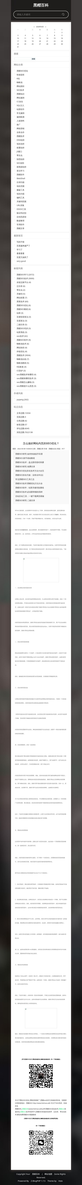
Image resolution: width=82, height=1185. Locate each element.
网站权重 (22, 297)
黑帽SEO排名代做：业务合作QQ (29, 475)
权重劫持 (20, 147)
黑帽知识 (20, 94)
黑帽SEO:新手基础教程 (25, 458)
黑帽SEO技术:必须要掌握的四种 (29, 492)
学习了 (19, 249)
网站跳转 (20, 86)
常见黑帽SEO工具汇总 (24, 479)
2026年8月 (40, 27)
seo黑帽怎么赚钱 (25, 382)
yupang (22, 399)
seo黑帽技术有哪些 (26, 374)
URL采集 (20, 205)
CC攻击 (20, 101)
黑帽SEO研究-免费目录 (25, 466)
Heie (60, 1181)
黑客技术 (22, 301)
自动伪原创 (21, 216)
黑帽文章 (20, 228)
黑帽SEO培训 (24, 328)
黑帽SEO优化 (22, 70)
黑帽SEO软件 (24, 340)
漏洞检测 (20, 117)
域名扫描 (20, 193)
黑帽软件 (20, 174)
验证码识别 (21, 213)
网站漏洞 (20, 97)
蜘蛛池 (19, 82)
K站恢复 (21, 366)
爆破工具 (20, 190)
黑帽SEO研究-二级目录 (25, 500)
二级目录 (22, 324)
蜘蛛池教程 (23, 363)
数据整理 (20, 220)
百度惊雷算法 (24, 316)
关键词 (21, 293)
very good (21, 261)
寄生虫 (19, 155)
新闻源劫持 (21, 167)
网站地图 (48, 1174)
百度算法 (22, 320)
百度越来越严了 (23, 245)
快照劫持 (20, 159)
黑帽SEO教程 (24, 309)
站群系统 (22, 332)
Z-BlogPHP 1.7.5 (38, 1181)
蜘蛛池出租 (23, 359)
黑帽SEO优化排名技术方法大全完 (29, 470)
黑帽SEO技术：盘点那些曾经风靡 (29, 462)
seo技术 (22, 336)
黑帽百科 (41, 5)
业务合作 (20, 132)
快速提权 (20, 74)
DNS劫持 (20, 140)
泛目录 (21, 286)
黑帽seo (61, 1109)
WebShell (21, 178)
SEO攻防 (20, 163)
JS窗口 (19, 151)
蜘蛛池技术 (23, 343)
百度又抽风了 (22, 257)
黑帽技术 (20, 136)
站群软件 (20, 109)
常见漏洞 (20, 113)
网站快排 (22, 347)
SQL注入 (20, 105)
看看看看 (20, 253)
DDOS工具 (21, 209)
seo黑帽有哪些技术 (26, 378)
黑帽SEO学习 (25, 274)
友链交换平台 (24, 282)
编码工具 (20, 197)
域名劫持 (20, 143)
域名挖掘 (20, 186)
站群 (20, 313)
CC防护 (21, 370)
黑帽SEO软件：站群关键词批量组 (29, 487)
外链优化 (22, 351)
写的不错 (20, 242)
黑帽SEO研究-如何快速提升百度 (29, 454)
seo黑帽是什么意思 (26, 386)
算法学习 (20, 170)
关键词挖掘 (21, 201)
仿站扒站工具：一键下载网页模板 (29, 496)
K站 (18, 78)
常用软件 (20, 224)
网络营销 (20, 128)
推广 (18, 124)
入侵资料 (20, 120)
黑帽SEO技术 (25, 278)
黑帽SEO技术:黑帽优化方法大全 (29, 483)
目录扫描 (20, 182)
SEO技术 (20, 90)
